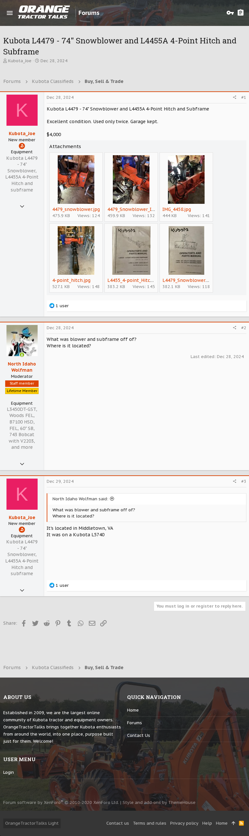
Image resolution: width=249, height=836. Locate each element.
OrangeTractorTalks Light (32, 823)
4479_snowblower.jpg (76, 209)
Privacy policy (184, 823)
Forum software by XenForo (61, 802)
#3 (243, 481)
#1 (243, 97)
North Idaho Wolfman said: (80, 499)
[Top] (233, 823)
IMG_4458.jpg (176, 209)
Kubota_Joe (19, 61)
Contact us (138, 735)
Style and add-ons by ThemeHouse (159, 802)
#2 (243, 328)
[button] (9, 13)
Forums (134, 723)
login (8, 772)
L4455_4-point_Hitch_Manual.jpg (143, 280)
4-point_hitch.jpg (71, 280)
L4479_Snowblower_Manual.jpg (197, 280)
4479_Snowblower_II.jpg (134, 209)
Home (133, 710)
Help (207, 823)
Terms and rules (149, 823)
